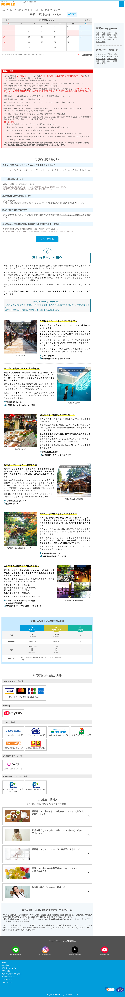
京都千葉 (112, 33)
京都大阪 (100, 39)
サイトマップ (7, 979)
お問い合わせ (7, 982)
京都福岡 (100, 42)
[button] (110, 989)
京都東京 (100, 35)
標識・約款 (6, 971)
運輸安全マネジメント (10, 968)
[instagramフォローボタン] (45, 949)
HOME (4, 962)
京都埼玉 (100, 33)
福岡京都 (100, 63)
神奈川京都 (112, 56)
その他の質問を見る (47, 239)
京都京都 (112, 37)
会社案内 (5, 965)
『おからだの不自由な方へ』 (72, 215)
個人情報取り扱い (8, 977)
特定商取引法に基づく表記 (11, 974)
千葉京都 (112, 54)
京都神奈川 (112, 35)
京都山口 (112, 39)
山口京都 (112, 61)
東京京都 (100, 56)
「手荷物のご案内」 (36, 80)
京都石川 (100, 37)
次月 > (87, 20)
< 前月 (6, 20)
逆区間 (73, 14)
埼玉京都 (100, 54)
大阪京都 (100, 61)
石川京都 (100, 59)
